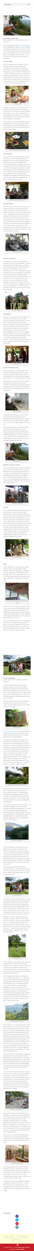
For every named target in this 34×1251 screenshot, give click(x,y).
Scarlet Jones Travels (23, 1247)
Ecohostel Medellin (23, 45)
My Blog (19, 1241)
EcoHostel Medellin (10, 731)
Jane (6, 40)
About (6, 1236)
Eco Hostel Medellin (9, 678)
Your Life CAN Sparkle (22, 1236)
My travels (24, 40)
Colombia (18, 40)
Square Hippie (21, 1249)
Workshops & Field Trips (10, 38)
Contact (12, 1236)
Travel (13, 1241)
